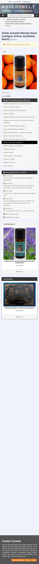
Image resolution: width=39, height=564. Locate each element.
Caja (10, 2)
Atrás (4, 51)
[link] (6, 93)
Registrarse (27, 2)
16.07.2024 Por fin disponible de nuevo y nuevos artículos (18, 210)
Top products (9, 224)
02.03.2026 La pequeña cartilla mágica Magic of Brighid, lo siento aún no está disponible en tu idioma (18, 185)
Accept (33, 560)
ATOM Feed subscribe (12, 217)
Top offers (8, 279)
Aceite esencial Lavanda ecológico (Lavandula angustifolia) (19, 262)
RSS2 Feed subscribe (12, 214)
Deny (28, 560)
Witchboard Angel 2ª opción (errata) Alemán (19, 308)
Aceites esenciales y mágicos (17, 100)
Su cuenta (17, 2)
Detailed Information (18, 560)
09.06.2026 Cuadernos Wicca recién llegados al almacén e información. (18, 178)
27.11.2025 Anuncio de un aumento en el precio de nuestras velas (19, 193)
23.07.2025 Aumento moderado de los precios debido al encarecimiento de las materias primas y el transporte (19, 202)
